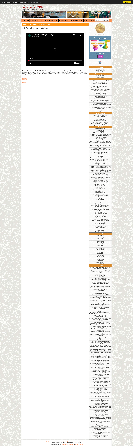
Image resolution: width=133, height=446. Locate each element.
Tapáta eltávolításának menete (100, 180)
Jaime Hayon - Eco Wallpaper (100, 137)
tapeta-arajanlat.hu (100, 262)
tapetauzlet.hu (100, 238)
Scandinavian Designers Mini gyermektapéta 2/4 (100, 167)
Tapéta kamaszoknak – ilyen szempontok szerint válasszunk (100, 335)
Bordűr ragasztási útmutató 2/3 (100, 183)
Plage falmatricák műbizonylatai (100, 115)
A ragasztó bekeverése (100, 223)
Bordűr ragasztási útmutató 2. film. (100, 181)
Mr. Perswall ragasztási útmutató (100, 103)
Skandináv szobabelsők (100, 173)
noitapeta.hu (100, 251)
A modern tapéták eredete (100, 404)
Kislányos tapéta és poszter (100, 315)
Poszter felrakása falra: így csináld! (100, 285)
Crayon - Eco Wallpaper (100, 138)
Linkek (101, 233)
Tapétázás (100, 197)
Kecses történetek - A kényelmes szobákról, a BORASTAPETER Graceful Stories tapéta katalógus (100, 313)
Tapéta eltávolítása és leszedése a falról (100, 377)
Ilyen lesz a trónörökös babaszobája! (100, 431)
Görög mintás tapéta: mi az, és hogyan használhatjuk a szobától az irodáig (100, 283)
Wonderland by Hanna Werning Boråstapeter (100, 177)
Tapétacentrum (25, 77)
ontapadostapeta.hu (100, 248)
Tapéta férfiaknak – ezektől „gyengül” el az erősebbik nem (100, 329)
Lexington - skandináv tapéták (100, 162)
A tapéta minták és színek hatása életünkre (100, 87)
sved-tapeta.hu (100, 239)
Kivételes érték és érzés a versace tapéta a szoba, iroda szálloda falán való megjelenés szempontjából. (100, 319)
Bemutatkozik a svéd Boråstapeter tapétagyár (100, 157)
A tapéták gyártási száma (100, 82)
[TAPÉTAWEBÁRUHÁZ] (33, 12)
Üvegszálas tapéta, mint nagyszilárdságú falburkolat (100, 406)
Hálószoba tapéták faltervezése (100, 370)
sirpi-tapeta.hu (100, 253)
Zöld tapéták (100, 375)
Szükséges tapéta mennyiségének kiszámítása (100, 89)
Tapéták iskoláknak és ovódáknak (100, 380)
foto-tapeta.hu (100, 252)
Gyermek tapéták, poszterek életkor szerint (100, 374)
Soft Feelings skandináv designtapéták (100, 171)
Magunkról (64, 441)
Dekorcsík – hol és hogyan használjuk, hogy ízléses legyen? (100, 337)
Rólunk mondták (100, 399)
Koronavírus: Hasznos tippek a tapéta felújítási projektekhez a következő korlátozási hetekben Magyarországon (100, 326)
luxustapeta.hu (100, 244)
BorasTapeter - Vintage (100, 144)
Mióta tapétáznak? (100, 415)
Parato (100, 202)
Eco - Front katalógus (100, 208)
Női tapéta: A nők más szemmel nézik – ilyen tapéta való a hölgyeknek (100, 332)
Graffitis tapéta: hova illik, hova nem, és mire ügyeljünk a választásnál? (100, 280)
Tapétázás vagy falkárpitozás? (100, 428)
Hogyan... (101, 67)
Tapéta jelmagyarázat (100, 97)
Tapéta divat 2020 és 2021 (100, 296)
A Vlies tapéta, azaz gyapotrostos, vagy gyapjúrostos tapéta (100, 411)
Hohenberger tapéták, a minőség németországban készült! (100, 298)
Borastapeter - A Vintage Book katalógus (100, 209)
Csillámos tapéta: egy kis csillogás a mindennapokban (100, 290)
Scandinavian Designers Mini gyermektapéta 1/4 (100, 166)
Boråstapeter (100, 156)
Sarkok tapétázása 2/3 (100, 187)
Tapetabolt (24, 81)
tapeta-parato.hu (100, 241)
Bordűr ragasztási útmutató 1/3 (100, 184)
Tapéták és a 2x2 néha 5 (100, 378)
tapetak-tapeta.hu (100, 256)
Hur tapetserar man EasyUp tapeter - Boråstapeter (100, 142)
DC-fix (100, 198)
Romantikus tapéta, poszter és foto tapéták (100, 371)
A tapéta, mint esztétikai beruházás (100, 382)
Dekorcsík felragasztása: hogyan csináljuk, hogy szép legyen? (100, 305)
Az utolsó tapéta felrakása (100, 178)
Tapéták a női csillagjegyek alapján (100, 391)
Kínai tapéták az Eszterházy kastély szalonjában (100, 417)
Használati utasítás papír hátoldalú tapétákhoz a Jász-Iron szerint (100, 108)
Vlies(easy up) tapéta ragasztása (100, 204)
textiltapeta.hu (100, 245)
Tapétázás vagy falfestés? (100, 429)
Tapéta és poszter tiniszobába (100, 292)
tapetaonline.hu (100, 263)
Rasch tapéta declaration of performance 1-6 (100, 123)
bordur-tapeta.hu (100, 258)
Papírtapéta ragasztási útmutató (100, 101)
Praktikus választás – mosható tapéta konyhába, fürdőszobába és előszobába (100, 384)
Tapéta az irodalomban (100, 424)
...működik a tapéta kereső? (100, 70)
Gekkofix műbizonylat (100, 116)
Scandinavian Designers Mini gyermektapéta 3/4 (100, 169)
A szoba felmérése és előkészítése (100, 195)
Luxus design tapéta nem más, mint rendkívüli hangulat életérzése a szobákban (100, 394)
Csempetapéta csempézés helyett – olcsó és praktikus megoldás (100, 364)
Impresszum (50, 441)
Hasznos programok (101, 74)
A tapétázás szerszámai (100, 413)
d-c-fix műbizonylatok (100, 119)
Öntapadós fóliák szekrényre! (100, 389)
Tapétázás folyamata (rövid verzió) (100, 176)
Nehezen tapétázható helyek (100, 96)
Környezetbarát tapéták (100, 433)
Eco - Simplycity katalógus (100, 210)
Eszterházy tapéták (100, 425)
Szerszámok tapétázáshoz (100, 226)
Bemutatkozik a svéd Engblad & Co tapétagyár (100, 159)
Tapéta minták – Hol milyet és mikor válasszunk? (100, 366)
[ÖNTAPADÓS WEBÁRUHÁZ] (78, 12)
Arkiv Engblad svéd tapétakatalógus (42, 24)
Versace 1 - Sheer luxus (100, 386)
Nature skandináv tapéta (100, 163)
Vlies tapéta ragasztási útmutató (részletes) (100, 100)
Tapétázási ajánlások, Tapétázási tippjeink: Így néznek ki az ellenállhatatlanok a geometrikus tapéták (100, 271)
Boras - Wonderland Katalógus (100, 213)
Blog (101, 265)
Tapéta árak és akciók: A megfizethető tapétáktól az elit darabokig (100, 347)
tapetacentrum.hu (79, 444)
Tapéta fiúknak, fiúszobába (100, 293)
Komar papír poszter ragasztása (100, 215)
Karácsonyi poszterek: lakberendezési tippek (100, 286)
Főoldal (27, 20)
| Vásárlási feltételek (83, 441)
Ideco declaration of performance (100, 122)
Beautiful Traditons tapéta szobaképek (100, 155)
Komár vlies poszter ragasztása (100, 201)
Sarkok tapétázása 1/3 (100, 188)
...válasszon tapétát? (100, 69)
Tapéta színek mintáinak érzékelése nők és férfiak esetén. (100, 358)
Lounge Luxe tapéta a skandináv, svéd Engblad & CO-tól (100, 301)
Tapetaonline (24, 82)
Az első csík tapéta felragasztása (100, 190)
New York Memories (100, 229)
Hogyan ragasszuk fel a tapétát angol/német (100, 205)
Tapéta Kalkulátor (100, 77)
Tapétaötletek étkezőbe (100, 274)
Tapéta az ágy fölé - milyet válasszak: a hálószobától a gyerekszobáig (100, 307)
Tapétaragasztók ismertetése (100, 94)
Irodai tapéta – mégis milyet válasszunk (100, 341)
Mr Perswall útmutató (100, 199)
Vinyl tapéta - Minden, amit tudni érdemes (100, 360)
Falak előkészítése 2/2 (100, 128)
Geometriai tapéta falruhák (100, 362)
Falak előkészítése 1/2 (100, 192)
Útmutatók (101, 79)
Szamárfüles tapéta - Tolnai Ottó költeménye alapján (100, 422)
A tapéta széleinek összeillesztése (100, 219)
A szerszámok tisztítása (100, 216)
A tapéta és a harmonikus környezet (100, 414)
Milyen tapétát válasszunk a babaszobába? (100, 345)
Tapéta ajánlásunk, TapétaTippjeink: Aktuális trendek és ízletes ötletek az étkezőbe (100, 268)
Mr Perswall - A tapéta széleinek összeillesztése (100, 134)
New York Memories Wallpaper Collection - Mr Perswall (100, 146)
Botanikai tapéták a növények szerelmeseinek (100, 356)
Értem (126, 2)
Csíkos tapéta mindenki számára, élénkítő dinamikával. (100, 368)
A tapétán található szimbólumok (100, 83)
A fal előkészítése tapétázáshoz (100, 99)
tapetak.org (100, 260)
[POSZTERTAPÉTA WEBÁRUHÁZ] (55, 12)
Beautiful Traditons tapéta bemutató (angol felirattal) (100, 153)
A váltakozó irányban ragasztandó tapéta (100, 81)
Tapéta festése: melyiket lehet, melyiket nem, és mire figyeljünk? (100, 310)
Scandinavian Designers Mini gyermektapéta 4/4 (100, 170)
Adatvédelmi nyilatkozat (74, 441)
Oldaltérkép (57, 441)
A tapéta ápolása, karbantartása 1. (100, 435)
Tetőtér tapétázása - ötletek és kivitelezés (100, 381)
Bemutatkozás (100, 438)
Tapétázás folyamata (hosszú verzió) (100, 174)
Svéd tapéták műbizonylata (100, 120)
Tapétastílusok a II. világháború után (100, 403)
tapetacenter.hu (100, 235)
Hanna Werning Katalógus (100, 231)
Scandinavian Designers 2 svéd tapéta (100, 164)
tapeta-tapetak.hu (100, 249)
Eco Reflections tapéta (100, 160)
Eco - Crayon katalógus (100, 212)
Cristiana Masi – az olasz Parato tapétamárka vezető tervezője (100, 397)
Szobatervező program (100, 75)
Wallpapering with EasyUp (100, 85)
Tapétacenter (25, 78)
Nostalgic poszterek (100, 227)
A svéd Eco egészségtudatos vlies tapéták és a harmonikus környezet (100, 408)
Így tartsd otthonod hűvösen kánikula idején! (100, 426)
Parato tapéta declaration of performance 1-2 (100, 125)
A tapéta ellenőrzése (100, 224)
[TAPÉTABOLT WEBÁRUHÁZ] (100, 12)
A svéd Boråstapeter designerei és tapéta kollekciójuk (100, 401)
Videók (29, 24)
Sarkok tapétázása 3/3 (100, 185)
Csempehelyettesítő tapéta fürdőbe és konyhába (100, 349)
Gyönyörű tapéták (100, 277)
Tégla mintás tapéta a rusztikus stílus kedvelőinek (100, 350)
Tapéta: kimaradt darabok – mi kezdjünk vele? (100, 288)
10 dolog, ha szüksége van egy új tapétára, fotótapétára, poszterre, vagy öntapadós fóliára (100, 322)
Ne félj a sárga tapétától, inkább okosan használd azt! (100, 353)
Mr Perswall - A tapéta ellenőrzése (100, 133)
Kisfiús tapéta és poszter (100, 316)
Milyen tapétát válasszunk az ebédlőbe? (100, 294)
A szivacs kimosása (100, 217)
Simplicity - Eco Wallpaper (100, 140)
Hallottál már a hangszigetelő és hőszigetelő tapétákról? (100, 343)
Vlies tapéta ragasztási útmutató (100, 86)
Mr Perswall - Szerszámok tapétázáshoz (100, 135)
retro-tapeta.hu (100, 255)
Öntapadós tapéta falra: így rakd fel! (100, 303)
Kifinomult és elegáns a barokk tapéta (100, 355)
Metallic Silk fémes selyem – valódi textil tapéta (100, 392)
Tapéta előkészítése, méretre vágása (100, 194)
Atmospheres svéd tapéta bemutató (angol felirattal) (100, 150)
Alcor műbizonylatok (100, 118)
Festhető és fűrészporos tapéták (100, 90)
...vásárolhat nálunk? (100, 72)
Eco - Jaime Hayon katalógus (100, 206)
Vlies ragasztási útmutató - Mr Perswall (100, 220)
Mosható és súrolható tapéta (100, 388)
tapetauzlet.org (100, 237)
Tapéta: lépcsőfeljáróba (100, 275)
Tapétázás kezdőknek (100, 339)
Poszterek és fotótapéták (100, 373)
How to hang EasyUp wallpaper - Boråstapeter (100, 141)
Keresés (106, 20)
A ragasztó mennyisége (100, 222)
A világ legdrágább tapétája (100, 436)
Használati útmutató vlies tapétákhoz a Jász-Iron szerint (100, 105)
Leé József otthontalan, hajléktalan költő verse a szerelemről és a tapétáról (100, 419)
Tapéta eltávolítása (100, 131)
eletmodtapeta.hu (100, 259)
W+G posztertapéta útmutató (100, 92)
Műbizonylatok (101, 113)
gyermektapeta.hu (100, 246)
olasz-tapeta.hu (100, 242)
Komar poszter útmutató (100, 93)
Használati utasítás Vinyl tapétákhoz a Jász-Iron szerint (100, 110)
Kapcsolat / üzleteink (90, 20)
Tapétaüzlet (24, 79)
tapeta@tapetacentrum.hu (67, 444)
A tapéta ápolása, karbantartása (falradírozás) (100, 432)
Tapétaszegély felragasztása (100, 278)
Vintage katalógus (100, 130)
